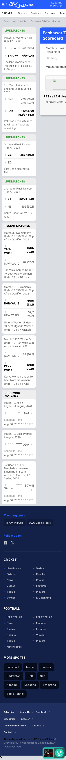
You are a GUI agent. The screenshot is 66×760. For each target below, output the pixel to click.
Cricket (7, 13)
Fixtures (50, 13)
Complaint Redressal (15, 725)
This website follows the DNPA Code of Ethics (29, 739)
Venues (11, 597)
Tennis (30, 667)
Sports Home (10, 21)
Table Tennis (15, 693)
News (10, 579)
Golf (30, 676)
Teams (11, 591)
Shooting (30, 684)
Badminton (14, 676)
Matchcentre (14, 646)
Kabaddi (12, 684)
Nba (42, 676)
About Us (25, 712)
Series (35, 13)
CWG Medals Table (40, 522)
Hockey (46, 667)
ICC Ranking (43, 597)
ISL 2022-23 (14, 617)
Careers (36, 725)
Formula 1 (13, 667)
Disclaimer (9, 719)
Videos (11, 585)
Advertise (9, 712)
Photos (40, 579)
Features (41, 585)
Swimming (49, 684)
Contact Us (10, 732)
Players (40, 591)
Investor (25, 719)
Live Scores (14, 568)
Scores (22, 13)
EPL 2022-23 (44, 617)
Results (40, 574)
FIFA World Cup (14, 522)
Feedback (41, 712)
